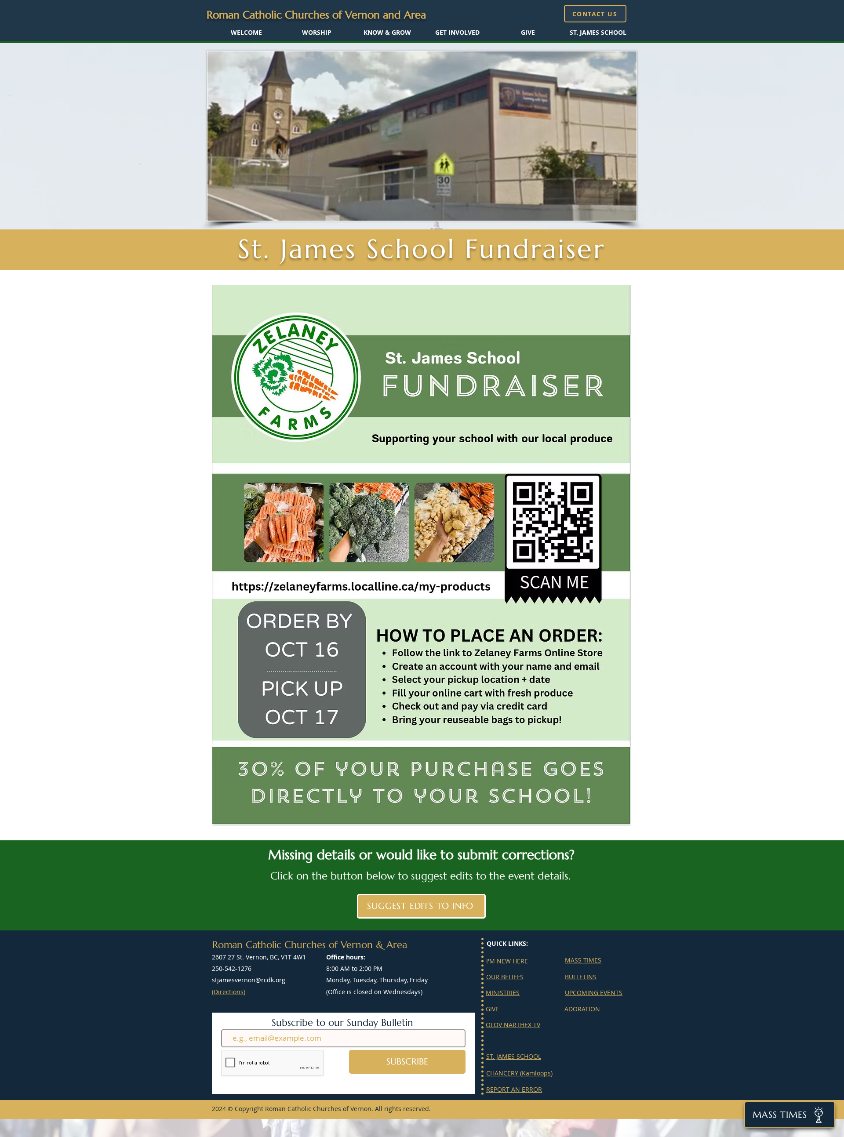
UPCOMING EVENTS (593, 992)
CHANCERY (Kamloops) (519, 1073)
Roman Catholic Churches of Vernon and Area (316, 15)
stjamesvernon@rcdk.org (248, 980)
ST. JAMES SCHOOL (513, 1056)
